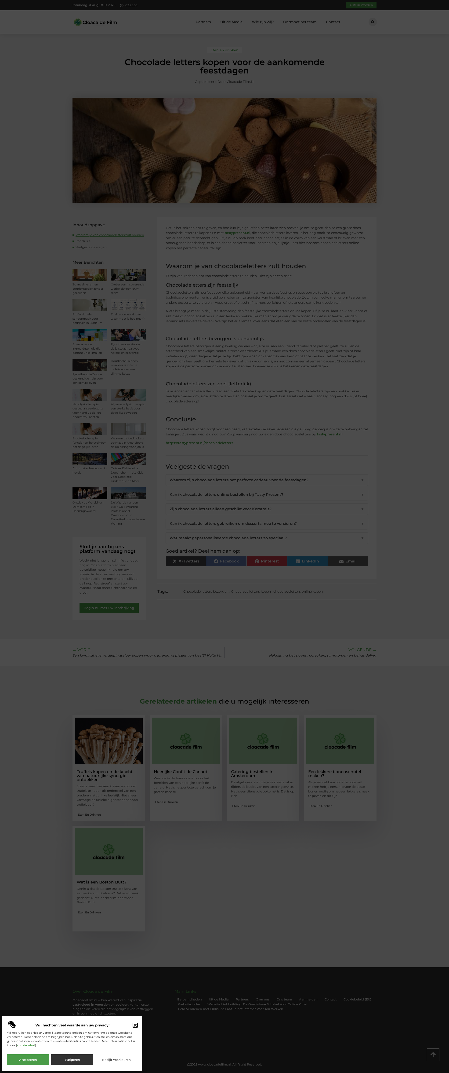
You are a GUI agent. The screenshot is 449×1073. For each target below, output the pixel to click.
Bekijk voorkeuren (116, 1060)
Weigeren (72, 1060)
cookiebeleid (26, 1045)
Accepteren (28, 1060)
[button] (135, 1025)
